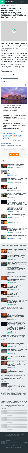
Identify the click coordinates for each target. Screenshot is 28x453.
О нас (7, 437)
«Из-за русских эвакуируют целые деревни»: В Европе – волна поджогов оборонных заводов (16, 195)
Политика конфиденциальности (14, 445)
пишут (17, 377)
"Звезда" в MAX (5, 81)
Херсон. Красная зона (13, 221)
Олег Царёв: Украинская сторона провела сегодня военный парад (16, 215)
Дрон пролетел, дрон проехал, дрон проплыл (17, 236)
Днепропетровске (11, 338)
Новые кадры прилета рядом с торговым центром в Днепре (15, 165)
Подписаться (14, 154)
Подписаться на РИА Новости (12, 378)
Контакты (8, 440)
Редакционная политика (12, 442)
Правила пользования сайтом (13, 447)
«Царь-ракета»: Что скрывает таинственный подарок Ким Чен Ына (16, 172)
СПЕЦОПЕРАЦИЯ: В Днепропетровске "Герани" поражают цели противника (17, 179)
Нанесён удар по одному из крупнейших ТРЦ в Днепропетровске (14, 187)
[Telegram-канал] (22, 2)
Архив (7, 450)
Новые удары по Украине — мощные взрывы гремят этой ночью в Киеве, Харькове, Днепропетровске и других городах (17, 228)
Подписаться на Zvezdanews (9, 78)
